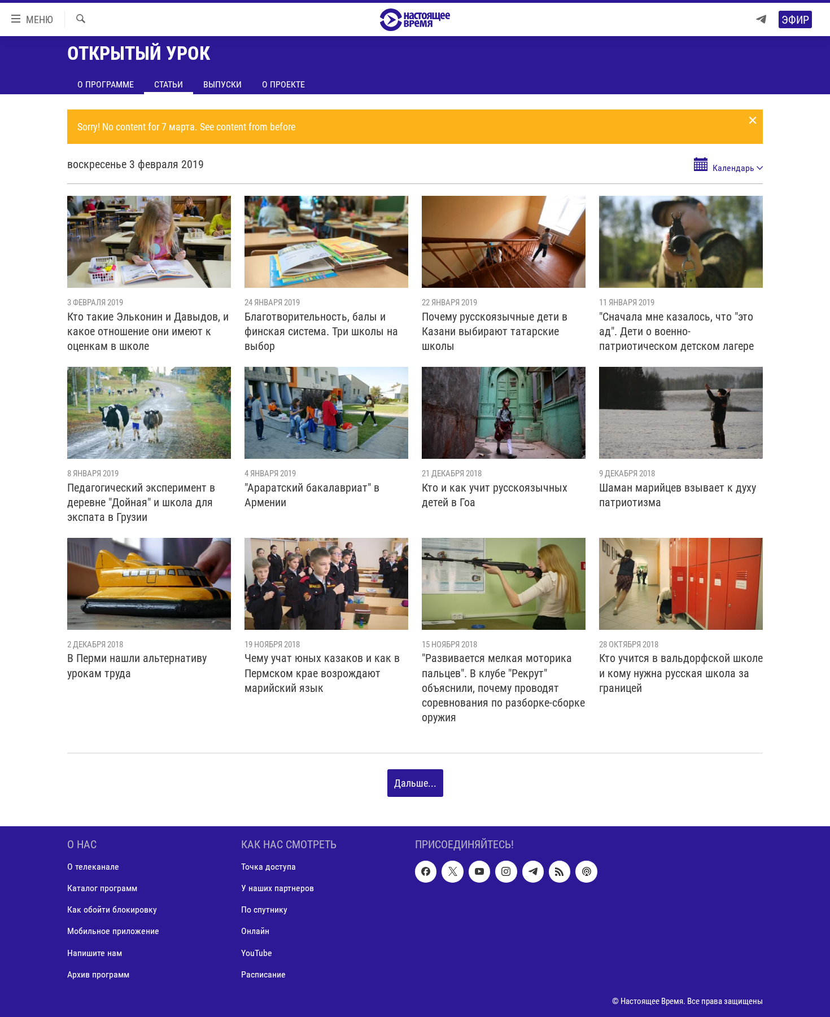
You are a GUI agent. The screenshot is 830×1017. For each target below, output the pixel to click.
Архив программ (98, 973)
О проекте (283, 84)
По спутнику (264, 909)
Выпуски (222, 84)
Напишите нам (94, 952)
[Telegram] (761, 19)
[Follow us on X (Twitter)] (452, 871)
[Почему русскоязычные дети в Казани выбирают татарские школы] (504, 242)
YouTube (256, 952)
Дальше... (415, 783)
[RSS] (559, 871)
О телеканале (93, 866)
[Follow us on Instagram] (506, 871)
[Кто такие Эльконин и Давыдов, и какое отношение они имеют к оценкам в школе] (149, 242)
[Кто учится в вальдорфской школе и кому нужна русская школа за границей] (681, 584)
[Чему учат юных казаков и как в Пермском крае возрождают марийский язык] (326, 584)
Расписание (263, 973)
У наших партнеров (277, 888)
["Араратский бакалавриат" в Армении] (326, 413)
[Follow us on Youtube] (479, 871)
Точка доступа (268, 866)
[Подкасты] (586, 871)
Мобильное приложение (113, 931)
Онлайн (255, 931)
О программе (105, 84)
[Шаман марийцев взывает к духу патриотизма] (681, 413)
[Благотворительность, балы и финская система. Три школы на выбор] (326, 242)
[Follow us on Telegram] (533, 871)
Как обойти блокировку (112, 909)
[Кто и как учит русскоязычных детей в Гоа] (504, 413)
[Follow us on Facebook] (425, 871)
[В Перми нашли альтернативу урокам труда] (149, 584)
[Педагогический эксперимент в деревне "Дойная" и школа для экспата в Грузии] (149, 413)
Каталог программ (102, 888)
